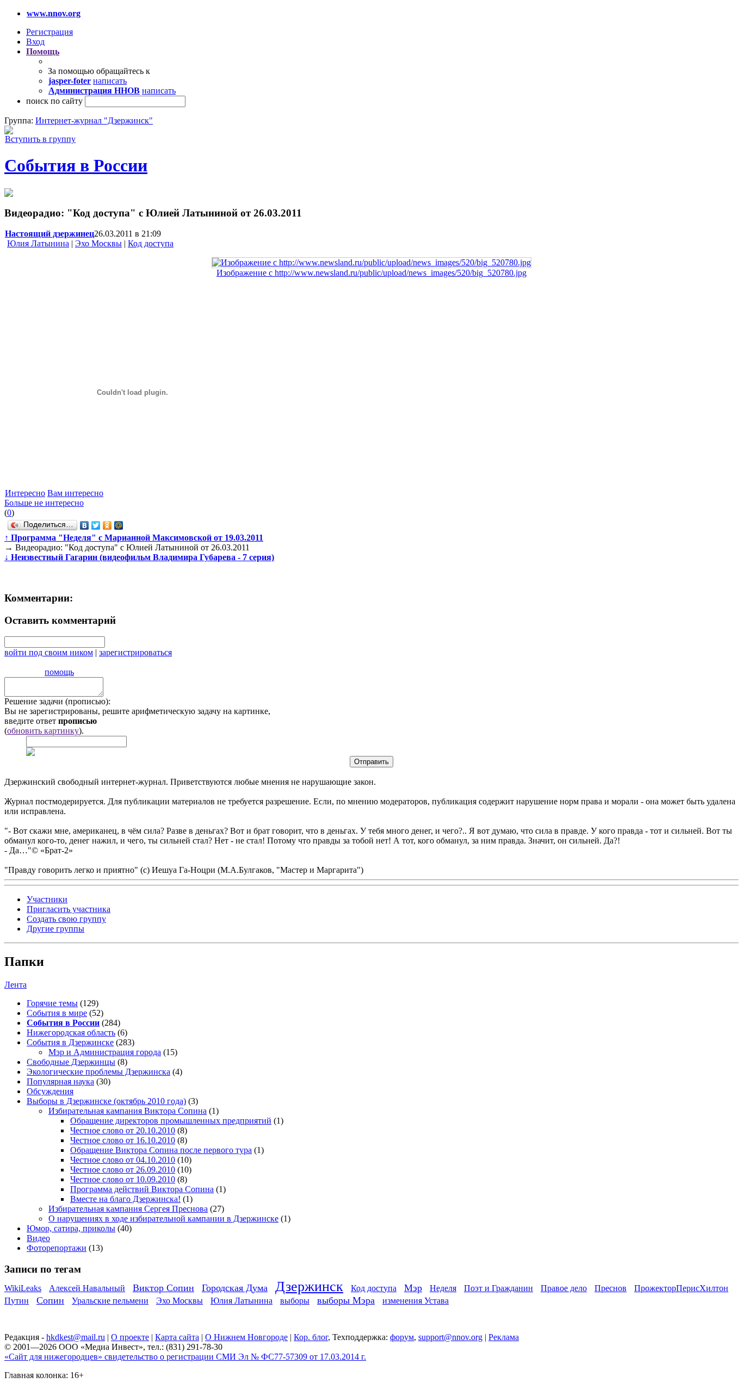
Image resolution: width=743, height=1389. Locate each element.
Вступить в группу (40, 139)
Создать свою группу (66, 918)
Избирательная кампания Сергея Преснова (128, 1208)
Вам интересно (75, 493)
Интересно (25, 493)
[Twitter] (96, 525)
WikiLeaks (22, 1288)
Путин (16, 1300)
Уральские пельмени (110, 1300)
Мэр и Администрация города (104, 1052)
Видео (38, 1238)
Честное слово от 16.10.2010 (122, 1140)
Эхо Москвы (98, 243)
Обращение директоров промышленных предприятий (170, 1120)
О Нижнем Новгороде (246, 1337)
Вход (35, 41)
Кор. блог (311, 1337)
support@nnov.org (450, 1337)
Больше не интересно (44, 502)
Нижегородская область (71, 1032)
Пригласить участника (68, 909)
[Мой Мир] (119, 525)
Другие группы (55, 928)
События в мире (57, 1013)
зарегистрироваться (135, 652)
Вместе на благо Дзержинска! (125, 1199)
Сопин (50, 1300)
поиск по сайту (54, 101)
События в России (75, 165)
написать (110, 80)
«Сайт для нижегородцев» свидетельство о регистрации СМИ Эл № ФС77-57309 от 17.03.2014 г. (185, 1356)
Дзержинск (309, 1286)
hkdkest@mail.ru (75, 1337)
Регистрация (49, 31)
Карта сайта (177, 1337)
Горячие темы (52, 1003)
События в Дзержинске (70, 1042)
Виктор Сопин (163, 1287)
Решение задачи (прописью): (57, 701)
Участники (47, 899)
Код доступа (151, 243)
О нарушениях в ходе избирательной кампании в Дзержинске (163, 1218)
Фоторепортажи (56, 1247)
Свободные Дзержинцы (71, 1061)
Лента (15, 984)
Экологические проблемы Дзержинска (98, 1071)
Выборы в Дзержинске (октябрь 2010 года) (106, 1101)
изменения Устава (415, 1300)
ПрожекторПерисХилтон (681, 1288)
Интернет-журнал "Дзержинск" (94, 120)
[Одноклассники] (107, 525)
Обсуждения (50, 1091)
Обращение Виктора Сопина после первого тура (161, 1150)
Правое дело (564, 1288)
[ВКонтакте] (84, 525)
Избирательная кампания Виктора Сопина (127, 1110)
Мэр (413, 1287)
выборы (294, 1300)
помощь (59, 672)
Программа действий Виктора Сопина (142, 1189)
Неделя (443, 1288)
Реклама (503, 1337)
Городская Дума (235, 1287)
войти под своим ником (48, 652)
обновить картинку (43, 730)
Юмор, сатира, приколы (71, 1228)
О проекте (130, 1337)
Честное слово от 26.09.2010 (122, 1169)
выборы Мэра (346, 1300)
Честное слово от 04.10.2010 (122, 1159)
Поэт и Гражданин (498, 1288)
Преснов (611, 1288)
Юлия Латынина (38, 243)
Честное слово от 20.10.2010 (122, 1130)
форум (402, 1337)
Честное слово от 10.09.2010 (122, 1179)
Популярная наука (60, 1081)
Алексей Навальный (87, 1288)
